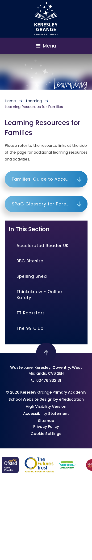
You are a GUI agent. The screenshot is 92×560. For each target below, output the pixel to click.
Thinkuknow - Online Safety (39, 294)
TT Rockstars (31, 313)
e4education (71, 399)
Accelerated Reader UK (43, 245)
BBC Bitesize (30, 261)
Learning (34, 101)
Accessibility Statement (46, 413)
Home (10, 101)
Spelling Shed (32, 276)
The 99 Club (30, 328)
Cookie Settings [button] (46, 433)
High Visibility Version (46, 406)
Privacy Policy (46, 426)
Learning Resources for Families (34, 106)
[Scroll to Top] (46, 353)
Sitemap (46, 420)
